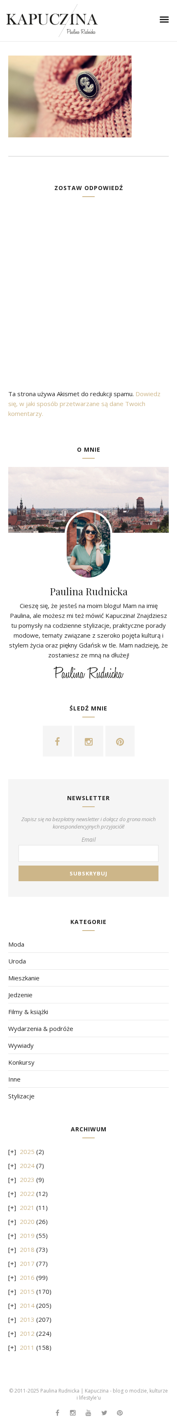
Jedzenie (20, 995)
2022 (27, 1193)
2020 (27, 1221)
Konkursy (21, 1062)
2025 (27, 1151)
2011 (27, 1347)
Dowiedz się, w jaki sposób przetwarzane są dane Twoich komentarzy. (84, 404)
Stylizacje (21, 1096)
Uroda (17, 961)
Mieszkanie (24, 978)
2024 (27, 1165)
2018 (27, 1249)
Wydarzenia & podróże (40, 1028)
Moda (16, 944)
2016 (27, 1277)
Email (89, 839)
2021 (27, 1207)
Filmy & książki (28, 1011)
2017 (27, 1263)
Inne (14, 1079)
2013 (27, 1319)
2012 (27, 1333)
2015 (27, 1291)
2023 (27, 1179)
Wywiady (21, 1045)
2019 (27, 1235)
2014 (27, 1305)
